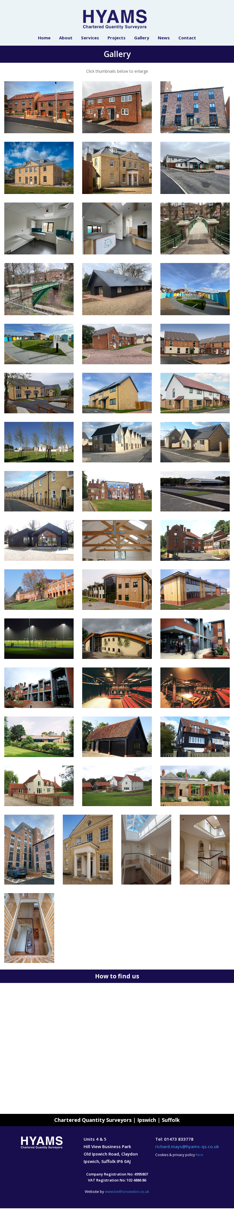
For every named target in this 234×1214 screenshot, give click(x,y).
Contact (187, 38)
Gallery (141, 38)
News (164, 38)
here (199, 1154)
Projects (117, 38)
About (65, 38)
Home (44, 38)
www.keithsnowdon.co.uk (127, 1191)
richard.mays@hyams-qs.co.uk (187, 1146)
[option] (117, 1048)
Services (90, 38)
